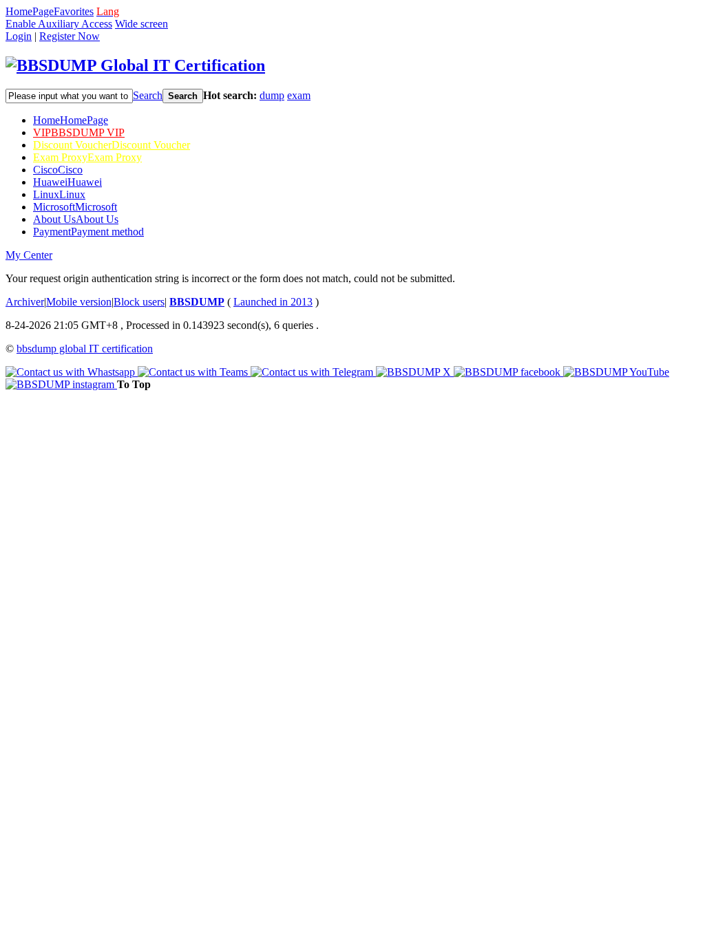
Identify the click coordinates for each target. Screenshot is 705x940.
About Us (75, 219)
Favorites (74, 11)
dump (272, 95)
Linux (59, 194)
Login (19, 36)
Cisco (58, 169)
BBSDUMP (196, 302)
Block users (139, 302)
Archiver (25, 302)
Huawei (67, 182)
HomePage (30, 11)
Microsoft (75, 207)
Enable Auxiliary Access (59, 24)
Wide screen (141, 24)
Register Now (69, 36)
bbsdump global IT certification (85, 348)
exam (299, 95)
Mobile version (79, 302)
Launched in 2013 (273, 302)
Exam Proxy (87, 157)
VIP (79, 132)
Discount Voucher (111, 145)
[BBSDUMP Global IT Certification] (135, 65)
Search (147, 95)
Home (70, 120)
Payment (88, 231)
